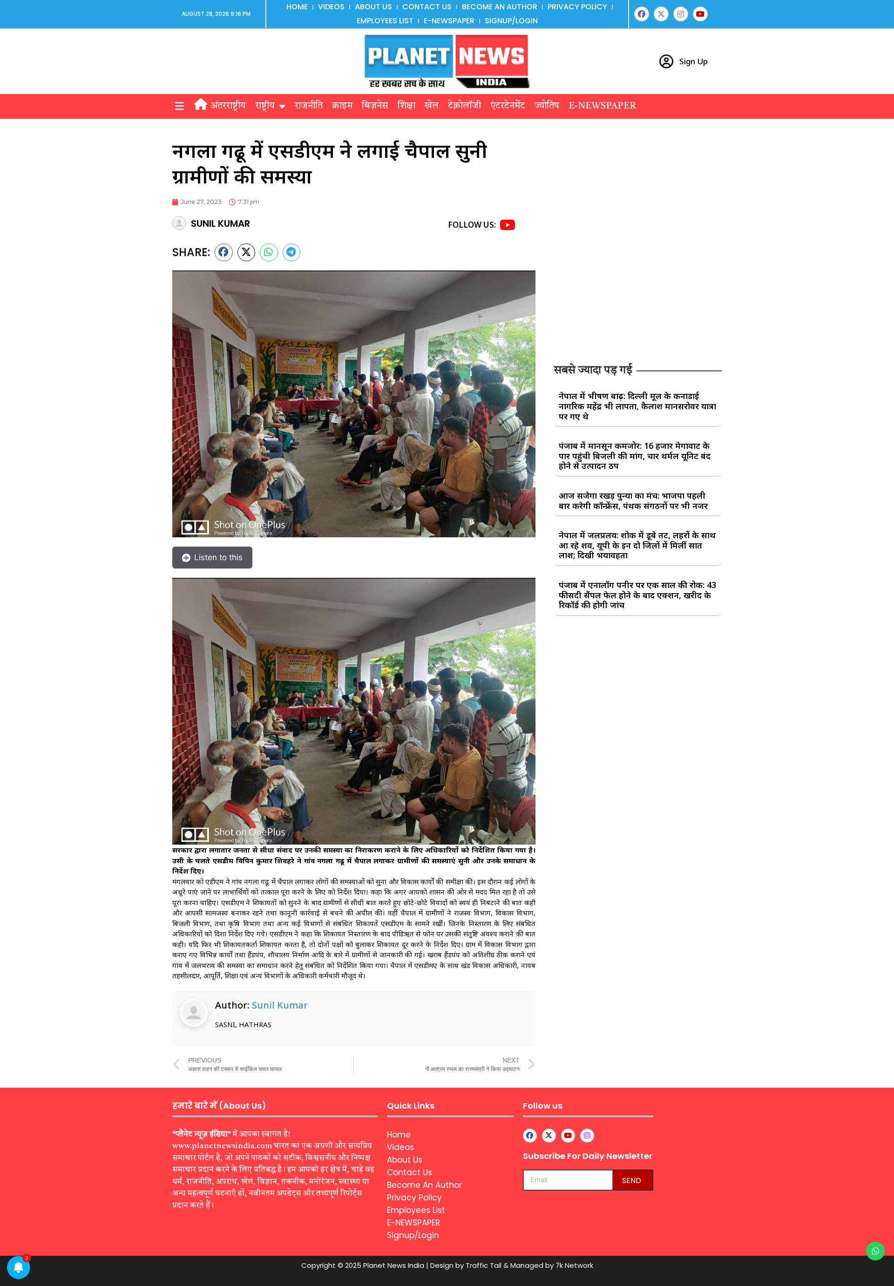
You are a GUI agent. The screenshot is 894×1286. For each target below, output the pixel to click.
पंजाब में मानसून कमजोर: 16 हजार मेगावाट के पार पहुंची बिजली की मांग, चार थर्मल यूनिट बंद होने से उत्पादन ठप (635, 455)
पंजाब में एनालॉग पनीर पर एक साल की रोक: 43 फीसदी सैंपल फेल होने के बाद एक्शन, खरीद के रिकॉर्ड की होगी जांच (637, 594)
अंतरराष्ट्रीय (228, 106)
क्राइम (342, 106)
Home (297, 6)
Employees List (385, 20)
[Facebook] (641, 14)
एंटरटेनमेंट (507, 106)
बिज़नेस (375, 106)
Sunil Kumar (280, 1005)
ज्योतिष (547, 106)
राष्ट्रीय (265, 106)
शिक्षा (406, 106)
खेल (432, 106)
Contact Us (427, 6)
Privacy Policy (577, 6)
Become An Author (499, 6)
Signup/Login (511, 20)
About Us (373, 6)
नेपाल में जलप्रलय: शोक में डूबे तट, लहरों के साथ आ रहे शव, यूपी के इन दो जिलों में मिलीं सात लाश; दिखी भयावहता (637, 545)
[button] (179, 106)
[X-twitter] (661, 14)
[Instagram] (680, 14)
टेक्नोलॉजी (464, 106)
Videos (331, 6)
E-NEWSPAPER (449, 20)
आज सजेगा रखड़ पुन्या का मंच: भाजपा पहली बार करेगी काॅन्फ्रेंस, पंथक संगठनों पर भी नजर (633, 500)
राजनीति (309, 106)
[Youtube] (700, 14)
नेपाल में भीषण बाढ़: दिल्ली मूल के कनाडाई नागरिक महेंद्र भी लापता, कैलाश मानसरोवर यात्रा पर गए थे (637, 405)
